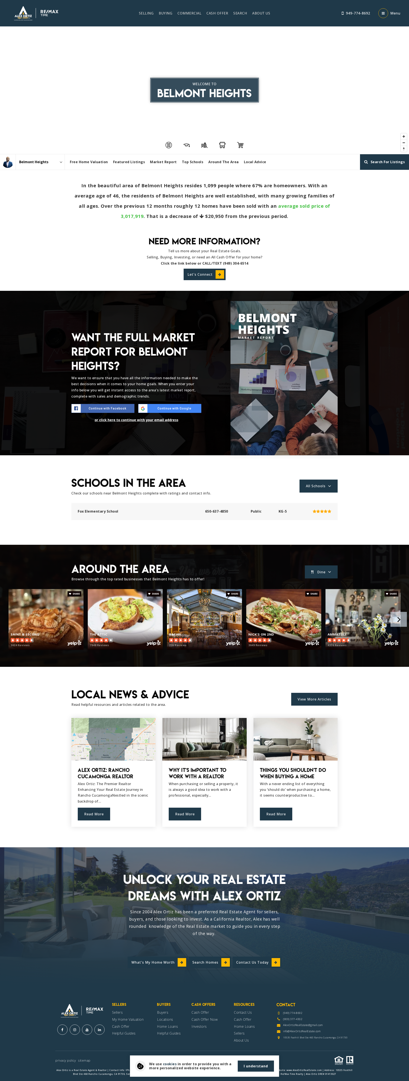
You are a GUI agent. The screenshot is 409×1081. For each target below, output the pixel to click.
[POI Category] (168, 145)
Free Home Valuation (89, 162)
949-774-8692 (358, 13)
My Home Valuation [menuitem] (128, 1019)
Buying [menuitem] (165, 13)
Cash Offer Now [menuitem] (205, 1019)
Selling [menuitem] (146, 13)
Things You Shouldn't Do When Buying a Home (293, 773)
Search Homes (205, 962)
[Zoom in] (404, 136)
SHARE (76, 593)
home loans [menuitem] (244, 1026)
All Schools (315, 486)
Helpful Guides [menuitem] (124, 1033)
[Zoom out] (404, 143)
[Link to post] (113, 739)
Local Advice (255, 162)
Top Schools (192, 162)
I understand (256, 1066)
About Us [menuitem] (261, 13)
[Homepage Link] (35, 12)
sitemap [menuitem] (84, 1060)
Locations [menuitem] (165, 1019)
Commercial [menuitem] (189, 13)
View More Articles (314, 699)
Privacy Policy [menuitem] (65, 1060)
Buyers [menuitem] (162, 1012)
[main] (204, 423)
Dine (321, 572)
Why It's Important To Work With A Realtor (197, 773)
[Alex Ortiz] (8, 162)
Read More (94, 814)
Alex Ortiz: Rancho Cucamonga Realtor (105, 773)
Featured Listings (129, 162)
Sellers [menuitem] (117, 1012)
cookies (170, 1064)
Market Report (163, 162)
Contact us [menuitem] (243, 1012)
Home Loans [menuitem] (167, 1026)
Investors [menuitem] (199, 1026)
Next (398, 619)
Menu (395, 13)
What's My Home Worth (153, 962)
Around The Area (223, 162)
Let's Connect (200, 274)
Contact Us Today (252, 962)
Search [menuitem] (240, 13)
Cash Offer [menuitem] (217, 13)
